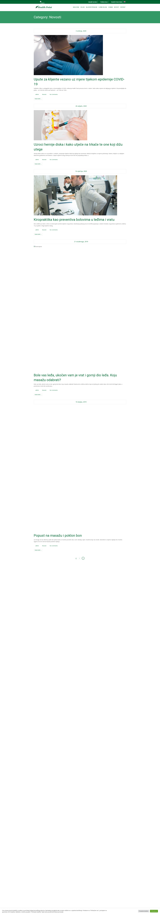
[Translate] (124, 2)
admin (37, 94)
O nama (110, 7)
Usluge (82, 7)
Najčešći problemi (91, 7)
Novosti (116, 7)
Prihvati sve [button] (154, 911)
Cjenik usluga (102, 7)
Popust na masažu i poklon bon (58, 535)
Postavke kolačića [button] (143, 911)
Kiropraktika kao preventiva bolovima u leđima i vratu (74, 220)
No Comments (54, 94)
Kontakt (123, 7)
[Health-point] (44, 7)
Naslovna (76, 7)
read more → (38, 98)
